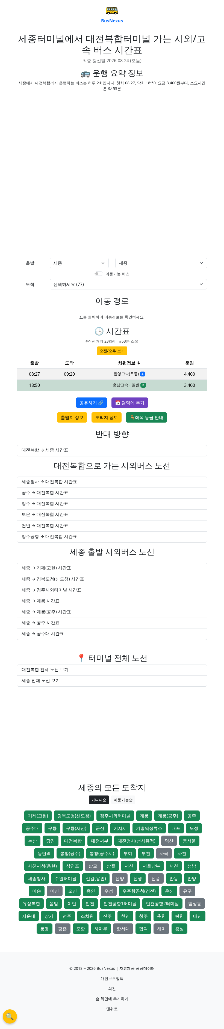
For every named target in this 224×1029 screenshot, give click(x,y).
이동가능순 (123, 799)
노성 (194, 828)
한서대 (123, 929)
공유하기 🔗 (91, 403)
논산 (32, 841)
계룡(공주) (168, 816)
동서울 (189, 841)
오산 (72, 891)
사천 (182, 853)
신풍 (155, 878)
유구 (187, 891)
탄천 (179, 916)
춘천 (161, 916)
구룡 (52, 828)
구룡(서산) (76, 828)
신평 (137, 878)
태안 (197, 916)
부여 (127, 853)
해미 (161, 929)
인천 (90, 904)
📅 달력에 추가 (130, 403)
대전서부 (99, 841)
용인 (90, 891)
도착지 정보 (106, 417)
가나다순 (99, 799)
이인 (71, 904)
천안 (125, 916)
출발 (30, 263)
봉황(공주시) (102, 853)
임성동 (194, 904)
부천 (146, 853)
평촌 (62, 929)
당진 (50, 841)
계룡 (144, 816)
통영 (44, 929)
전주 (67, 916)
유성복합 (31, 904)
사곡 (164, 853)
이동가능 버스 (117, 273)
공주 (191, 816)
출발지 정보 (72, 417)
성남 (191, 866)
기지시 (120, 828)
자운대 (28, 916)
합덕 (143, 929)
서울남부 (151, 866)
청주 (143, 916)
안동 (173, 878)
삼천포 (72, 866)
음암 (53, 904)
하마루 (100, 929)
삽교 (93, 866)
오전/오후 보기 (112, 350)
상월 (111, 866)
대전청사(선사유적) (136, 841)
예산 (54, 891)
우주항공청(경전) (139, 891)
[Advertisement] (112, 134)
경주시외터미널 (115, 816)
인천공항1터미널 (120, 904)
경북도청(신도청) (74, 816)
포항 (80, 929)
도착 (30, 284)
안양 (191, 878)
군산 (100, 828)
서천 (173, 866)
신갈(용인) (96, 878)
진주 (107, 916)
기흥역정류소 (149, 828)
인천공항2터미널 (162, 904)
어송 (36, 891)
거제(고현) (38, 816)
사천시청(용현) (42, 866)
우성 (108, 891)
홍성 (179, 929)
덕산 (169, 841)
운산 (169, 891)
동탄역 (44, 853)
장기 (49, 916)
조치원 (87, 916)
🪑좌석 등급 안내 (146, 417)
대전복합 (73, 841)
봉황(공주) (70, 853)
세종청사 (36, 878)
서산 (129, 866)
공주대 (32, 828)
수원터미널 (65, 878)
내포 (176, 828)
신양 (119, 878)
